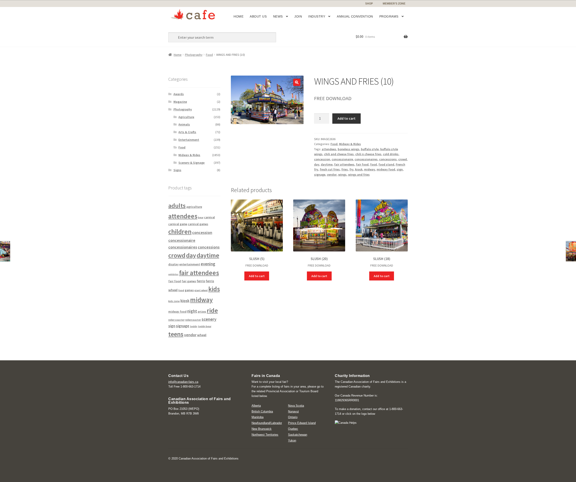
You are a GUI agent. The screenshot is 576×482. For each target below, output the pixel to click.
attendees (329, 149)
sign (400, 169)
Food (209, 55)
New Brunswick (262, 428)
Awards (178, 94)
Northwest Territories (265, 434)
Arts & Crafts (187, 132)
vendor (332, 175)
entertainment (189, 264)
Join (298, 16)
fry (351, 169)
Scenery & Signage (191, 163)
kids (214, 289)
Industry (316, 16)
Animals (184, 124)
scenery (209, 319)
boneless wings (348, 149)
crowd (402, 159)
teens (175, 334)
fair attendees (344, 164)
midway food (386, 169)
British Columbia (262, 411)
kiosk (358, 169)
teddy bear (204, 326)
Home (238, 16)
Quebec (293, 428)
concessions (388, 159)
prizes (202, 312)
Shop (369, 3)
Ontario (292, 417)
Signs (177, 170)
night (192, 311)
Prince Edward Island (302, 423)
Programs (388, 16)
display (173, 264)
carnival (209, 217)
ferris (201, 281)
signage (319, 175)
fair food (362, 164)
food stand (386, 164)
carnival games (198, 224)
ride (212, 310)
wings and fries (359, 175)
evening (208, 264)
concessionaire (342, 159)
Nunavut (293, 411)
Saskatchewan (297, 434)
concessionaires (366, 159)
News (278, 16)
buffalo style (370, 149)
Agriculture (186, 117)
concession (322, 159)
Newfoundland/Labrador (267, 423)
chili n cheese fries (368, 154)
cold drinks (390, 154)
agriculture (194, 207)
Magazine (180, 102)
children (179, 231)
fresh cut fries (330, 169)
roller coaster (176, 319)
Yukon (292, 440)
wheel (201, 335)
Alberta (256, 405)
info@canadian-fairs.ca (183, 381)
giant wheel (201, 290)
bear (200, 217)
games (189, 290)
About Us (258, 16)
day (316, 164)
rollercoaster (193, 319)
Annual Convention (355, 16)
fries (344, 169)
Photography (193, 55)
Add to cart (347, 118)
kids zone (174, 301)
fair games (189, 281)
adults (177, 206)
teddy (193, 326)
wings (342, 175)
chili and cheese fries (339, 154)
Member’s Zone (394, 3)
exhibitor (173, 274)
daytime (327, 164)
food (373, 164)
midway (369, 169)
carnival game (177, 224)
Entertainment (188, 140)
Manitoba (257, 417)
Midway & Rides (350, 144)
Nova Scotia (296, 405)
